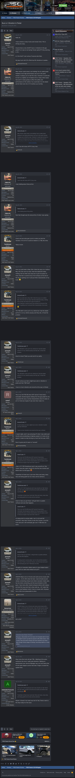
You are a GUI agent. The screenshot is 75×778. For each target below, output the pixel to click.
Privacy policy (59, 772)
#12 (49, 418)
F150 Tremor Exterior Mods (61, 79)
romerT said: (20, 454)
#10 (49, 367)
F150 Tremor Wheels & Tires (61, 37)
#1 (49, 35)
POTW (50, 13)
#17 (49, 599)
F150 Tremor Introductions (61, 54)
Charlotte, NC (10, 619)
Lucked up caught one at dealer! (25, 756)
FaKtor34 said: (21, 130)
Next (11, 30)
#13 (49, 450)
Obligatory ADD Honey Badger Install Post (17, 735)
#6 (49, 236)
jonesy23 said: (21, 177)
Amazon (22, 737)
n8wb (14, 737)
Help (65, 772)
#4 (49, 174)
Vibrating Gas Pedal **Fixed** (24, 634)
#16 (49, 574)
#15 (49, 548)
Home (5, 13)
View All (47, 741)
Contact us (42, 772)
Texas (12, 257)
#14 (49, 481)
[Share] (47, 35)
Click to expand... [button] (33, 142)
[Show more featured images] (48, 749)
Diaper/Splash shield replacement (41, 735)
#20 (49, 681)
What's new (26, 13)
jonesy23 (5, 25)
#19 (49, 656)
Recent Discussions (61, 31)
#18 (49, 631)
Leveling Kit (39, 756)
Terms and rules (50, 772)
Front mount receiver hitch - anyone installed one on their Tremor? (63, 72)
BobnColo (39, 737)
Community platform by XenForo (16, 775)
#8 (49, 291)
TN (13, 90)
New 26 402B (59, 49)
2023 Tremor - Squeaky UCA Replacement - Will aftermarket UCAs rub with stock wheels (63, 60)
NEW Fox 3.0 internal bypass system (8, 756)
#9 (49, 342)
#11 (49, 392)
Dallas (12, 52)
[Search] (72, 5)
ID (13, 409)
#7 (49, 266)
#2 (49, 69)
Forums (14, 13)
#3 (49, 127)
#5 (49, 205)
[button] (69, 5)
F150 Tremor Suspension (61, 46)
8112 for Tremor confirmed (62, 41)
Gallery (39, 13)
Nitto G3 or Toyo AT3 (61, 34)
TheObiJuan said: (21, 346)
